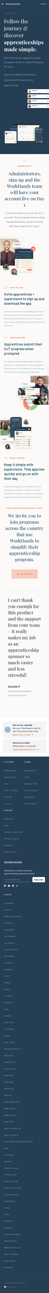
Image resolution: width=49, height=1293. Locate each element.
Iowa (6, 1009)
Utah (6, 1214)
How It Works (11, 790)
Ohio (6, 1148)
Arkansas (9, 930)
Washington (10, 1241)
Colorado (9, 943)
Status (8, 804)
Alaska (8, 910)
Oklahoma (9, 1155)
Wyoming (8, 1267)
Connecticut (11, 950)
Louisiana (9, 1029)
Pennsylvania (11, 1168)
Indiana (8, 1002)
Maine (7, 1036)
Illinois (8, 996)
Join (6, 825)
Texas (7, 1208)
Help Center (31, 790)
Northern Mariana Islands (18, 1142)
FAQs (26, 777)
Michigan (8, 1055)
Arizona (8, 923)
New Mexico (10, 1115)
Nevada (8, 1095)
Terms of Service (13, 832)
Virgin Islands (12, 1234)
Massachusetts (12, 1049)
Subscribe (38, 879)
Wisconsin (9, 1261)
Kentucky (9, 1022)
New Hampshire (12, 1102)
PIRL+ (7, 784)
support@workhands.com (24, 749)
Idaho (7, 989)
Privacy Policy (12, 839)
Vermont (8, 1221)
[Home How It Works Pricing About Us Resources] (11, 4)
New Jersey (10, 1108)
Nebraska (9, 1089)
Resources (30, 770)
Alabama (8, 903)
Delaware (9, 956)
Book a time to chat (21, 734)
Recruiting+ (10, 777)
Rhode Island (11, 1181)
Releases (29, 797)
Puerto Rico (10, 1175)
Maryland (9, 1042)
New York (9, 1122)
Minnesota (9, 1062)
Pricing (8, 797)
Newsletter (31, 784)
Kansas (8, 1016)
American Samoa (12, 916)
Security (9, 845)
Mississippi (10, 1069)
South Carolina (12, 1188)
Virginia (8, 1228)
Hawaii (7, 983)
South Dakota (11, 1195)
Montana (8, 1082)
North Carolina (12, 1128)
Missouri (8, 1075)
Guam (6, 976)
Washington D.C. (12, 1248)
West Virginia (11, 1254)
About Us (9, 819)
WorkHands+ (10, 770)
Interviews (30, 804)
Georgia (8, 969)
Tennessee (10, 1201)
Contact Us (10, 852)
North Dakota (11, 1135)
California (10, 936)
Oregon (8, 1161)
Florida (8, 963)
